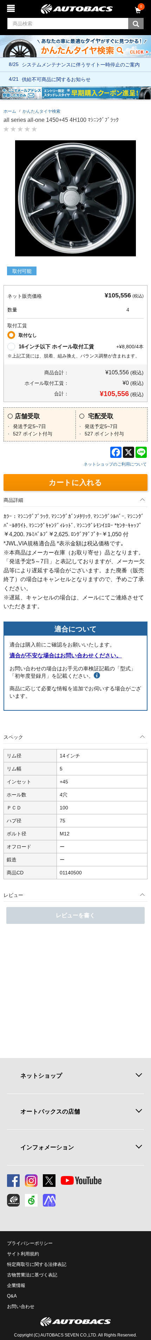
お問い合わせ (20, 1306)
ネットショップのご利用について (115, 464)
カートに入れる (75, 482)
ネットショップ (41, 1075)
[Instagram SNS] (31, 1180)
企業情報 (16, 1285)
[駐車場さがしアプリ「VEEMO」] (31, 1200)
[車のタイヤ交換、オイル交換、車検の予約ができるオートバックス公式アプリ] (13, 1200)
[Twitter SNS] (49, 1180)
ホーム (10, 111)
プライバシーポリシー (30, 1243)
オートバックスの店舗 (50, 1111)
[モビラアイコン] (49, 1200)
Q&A (12, 1296)
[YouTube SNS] (81, 1180)
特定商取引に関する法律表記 (36, 1264)
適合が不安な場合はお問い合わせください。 (65, 655)
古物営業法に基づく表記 (32, 1274)
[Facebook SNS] (13, 1180)
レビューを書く (75, 915)
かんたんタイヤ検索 (41, 111)
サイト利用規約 (23, 1253)
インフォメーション (47, 1147)
